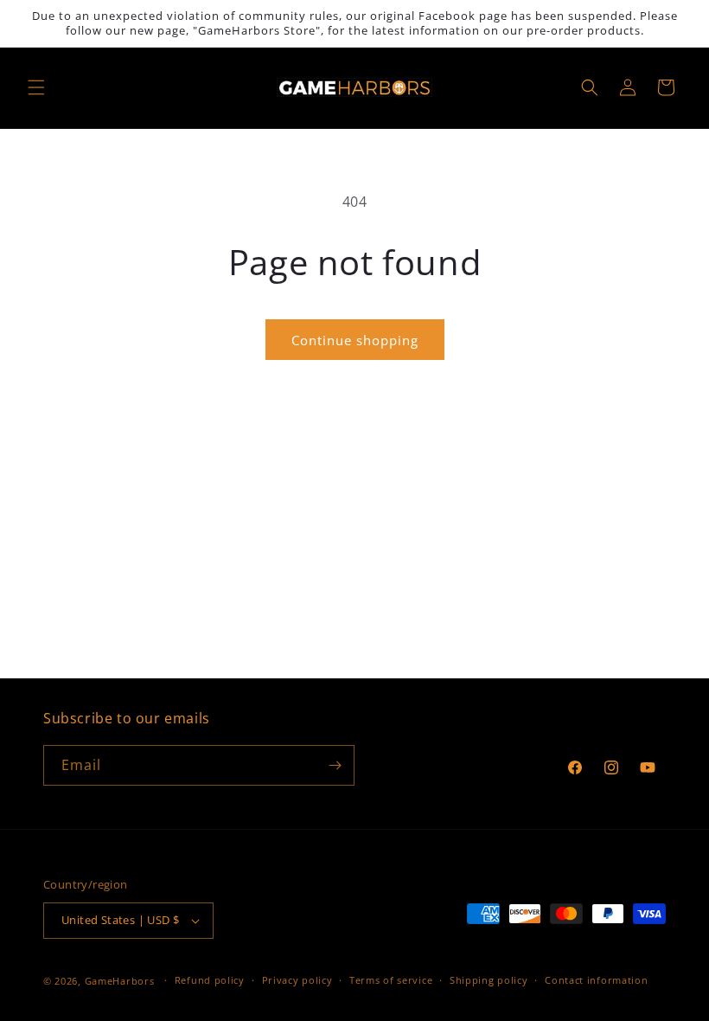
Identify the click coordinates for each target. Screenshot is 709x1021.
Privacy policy (297, 979)
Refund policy (210, 979)
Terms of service (390, 979)
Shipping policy (489, 979)
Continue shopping (354, 340)
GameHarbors (120, 980)
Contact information (596, 979)
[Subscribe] (335, 765)
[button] (36, 87)
